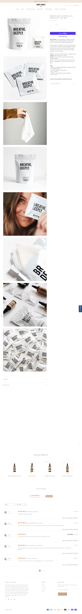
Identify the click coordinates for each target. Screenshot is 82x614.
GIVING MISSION (31, 9)
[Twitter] (8, 599)
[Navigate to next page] (44, 571)
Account (65, 5)
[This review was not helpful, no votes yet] (76, 518)
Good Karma (32, 476)
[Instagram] (11, 599)
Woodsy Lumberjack (67, 476)
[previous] (4, 467)
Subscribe (62, 594)
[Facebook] (5, 599)
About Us (43, 584)
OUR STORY (40, 9)
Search (70, 5)
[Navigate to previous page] (37, 571)
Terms (43, 591)
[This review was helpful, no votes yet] (74, 518)
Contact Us (44, 587)
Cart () (77, 5)
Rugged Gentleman (50, 476)
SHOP (22, 9)
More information (55, 83)
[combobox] (9, 504)
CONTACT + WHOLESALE (60, 9)
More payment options (63, 36)
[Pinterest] (14, 599)
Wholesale (44, 589)
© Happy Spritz (8, 609)
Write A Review (49, 496)
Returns (5, 379)
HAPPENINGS (49, 9)
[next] (78, 467)
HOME (17, 9)
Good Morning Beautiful (14, 476)
